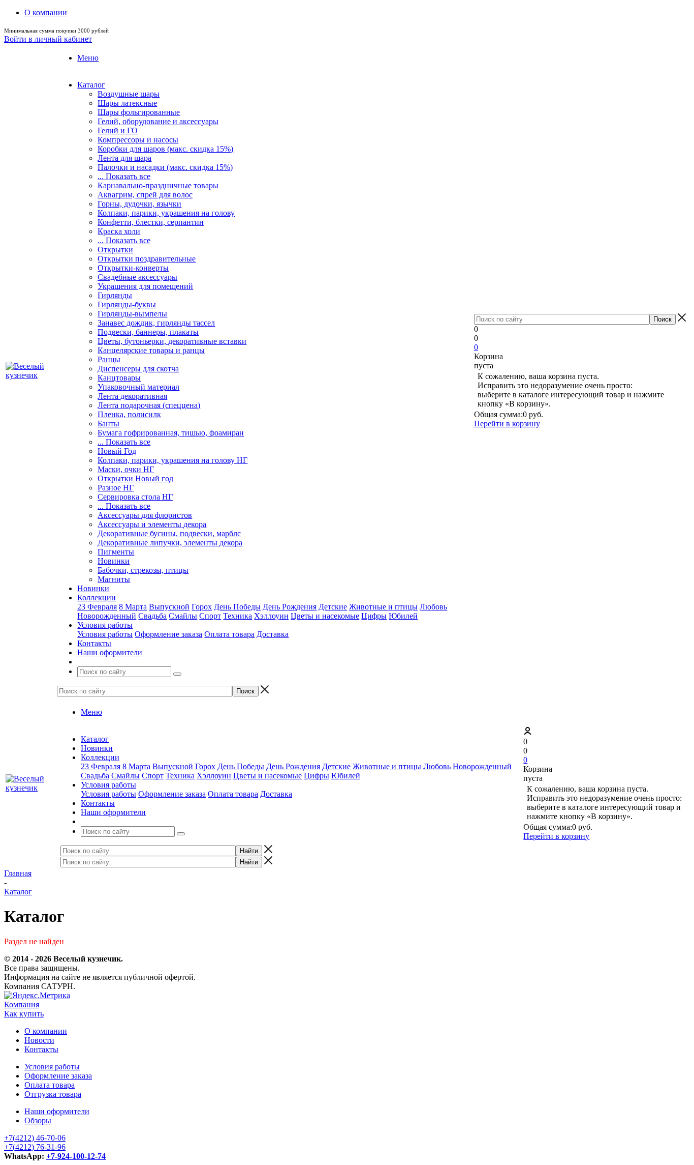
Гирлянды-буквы (127, 304)
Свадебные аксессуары (137, 277)
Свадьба (152, 615)
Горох (202, 606)
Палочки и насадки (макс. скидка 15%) (165, 167)
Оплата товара (229, 634)
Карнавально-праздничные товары (158, 185)
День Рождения (290, 606)
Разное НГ (116, 487)
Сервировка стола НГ (135, 496)
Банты (108, 423)
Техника (237, 615)
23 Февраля (97, 606)
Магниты (114, 579)
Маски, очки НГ (126, 469)
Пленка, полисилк (129, 414)
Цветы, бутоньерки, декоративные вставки (172, 341)
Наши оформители (56, 1111)
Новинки (114, 561)
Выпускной (169, 606)
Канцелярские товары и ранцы (151, 350)
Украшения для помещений (145, 286)
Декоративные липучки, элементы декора (170, 542)
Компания (21, 1004)
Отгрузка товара (52, 1094)
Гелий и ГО (118, 130)
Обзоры (37, 1120)
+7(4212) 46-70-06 (35, 1137)
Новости (39, 1040)
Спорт (210, 615)
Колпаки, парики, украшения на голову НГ (172, 460)
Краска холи (119, 231)
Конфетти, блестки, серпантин (151, 222)
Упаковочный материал (138, 387)
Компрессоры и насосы (138, 139)
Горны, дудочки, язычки (139, 203)
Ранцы (109, 359)
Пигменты (116, 551)
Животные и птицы (383, 606)
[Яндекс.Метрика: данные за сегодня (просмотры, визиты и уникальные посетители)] (37, 995)
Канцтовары (119, 377)
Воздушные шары (129, 94)
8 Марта (133, 606)
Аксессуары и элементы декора (152, 524)
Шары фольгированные (139, 112)
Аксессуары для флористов (145, 515)
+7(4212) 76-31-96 (35, 1147)
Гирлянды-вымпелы (132, 313)
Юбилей (403, 615)
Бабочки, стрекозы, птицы (143, 570)
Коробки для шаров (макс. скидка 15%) (165, 148)
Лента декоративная (132, 396)
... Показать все (124, 176)
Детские (333, 606)
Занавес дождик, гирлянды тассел (156, 322)
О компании (45, 1031)
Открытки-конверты (133, 268)
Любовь (433, 606)
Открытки (115, 249)
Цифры (374, 615)
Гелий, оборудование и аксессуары (158, 121)
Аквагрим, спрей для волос (145, 194)
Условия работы (105, 634)
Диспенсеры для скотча (138, 368)
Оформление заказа (168, 634)
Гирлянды (115, 295)
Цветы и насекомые (325, 615)
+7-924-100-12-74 (76, 1156)
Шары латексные (127, 103)
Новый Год (117, 451)
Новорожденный (106, 615)
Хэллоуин (271, 615)
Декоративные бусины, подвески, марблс (169, 533)
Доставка (273, 634)
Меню (88, 57)
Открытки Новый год (135, 478)
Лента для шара (124, 158)
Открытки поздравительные (147, 258)
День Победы (237, 606)
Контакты (41, 1049)
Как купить (24, 1013)
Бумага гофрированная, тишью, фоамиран (171, 432)
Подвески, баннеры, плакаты (148, 332)
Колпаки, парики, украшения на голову (166, 213)
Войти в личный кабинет (48, 39)
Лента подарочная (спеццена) (149, 405)
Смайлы (183, 615)
